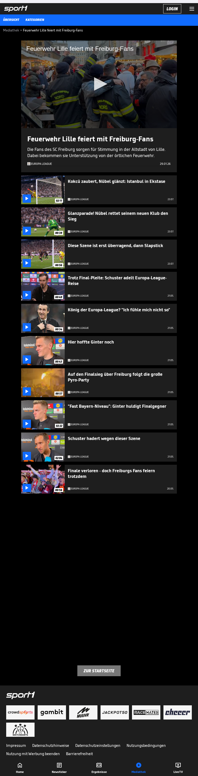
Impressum (16, 745)
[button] (99, 84)
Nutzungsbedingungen (146, 745)
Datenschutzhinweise (50, 745)
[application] (99, 84)
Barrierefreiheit (79, 753)
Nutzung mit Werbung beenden (33, 753)
